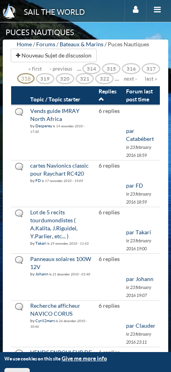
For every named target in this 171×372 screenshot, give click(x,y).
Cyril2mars (45, 320)
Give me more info (84, 358)
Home (24, 44)
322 (104, 78)
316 (131, 68)
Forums (45, 44)
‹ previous (61, 68)
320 (65, 78)
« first (35, 68)
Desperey (43, 125)
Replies (108, 91)
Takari (41, 243)
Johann (42, 273)
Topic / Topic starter (55, 99)
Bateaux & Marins (81, 44)
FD (38, 180)
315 (111, 68)
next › (130, 78)
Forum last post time (139, 95)
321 (84, 78)
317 (151, 68)
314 (91, 68)
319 (45, 78)
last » (151, 78)
